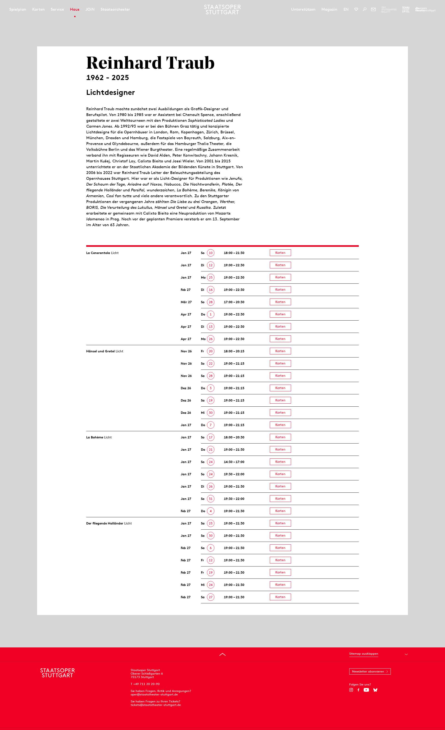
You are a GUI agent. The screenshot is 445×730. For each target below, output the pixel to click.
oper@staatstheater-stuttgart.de (154, 694)
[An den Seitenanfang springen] (222, 654)
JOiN (90, 9)
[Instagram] (351, 690)
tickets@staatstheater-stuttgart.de (156, 705)
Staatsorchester (115, 9)
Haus (74, 9)
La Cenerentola (98, 253)
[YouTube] (366, 690)
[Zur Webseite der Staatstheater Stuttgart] (425, 9)
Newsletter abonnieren (368, 671)
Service (57, 9)
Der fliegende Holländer (104, 523)
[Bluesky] (375, 690)
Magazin (329, 9)
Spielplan (17, 9)
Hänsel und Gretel (100, 351)
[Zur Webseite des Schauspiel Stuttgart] (405, 9)
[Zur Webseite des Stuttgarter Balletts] (389, 9)
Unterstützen (303, 9)
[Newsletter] (373, 9)
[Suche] (364, 9)
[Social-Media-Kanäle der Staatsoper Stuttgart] (356, 9)
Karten (38, 9)
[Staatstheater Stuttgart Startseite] (222, 9)
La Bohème (94, 437)
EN (346, 9)
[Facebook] (358, 690)
